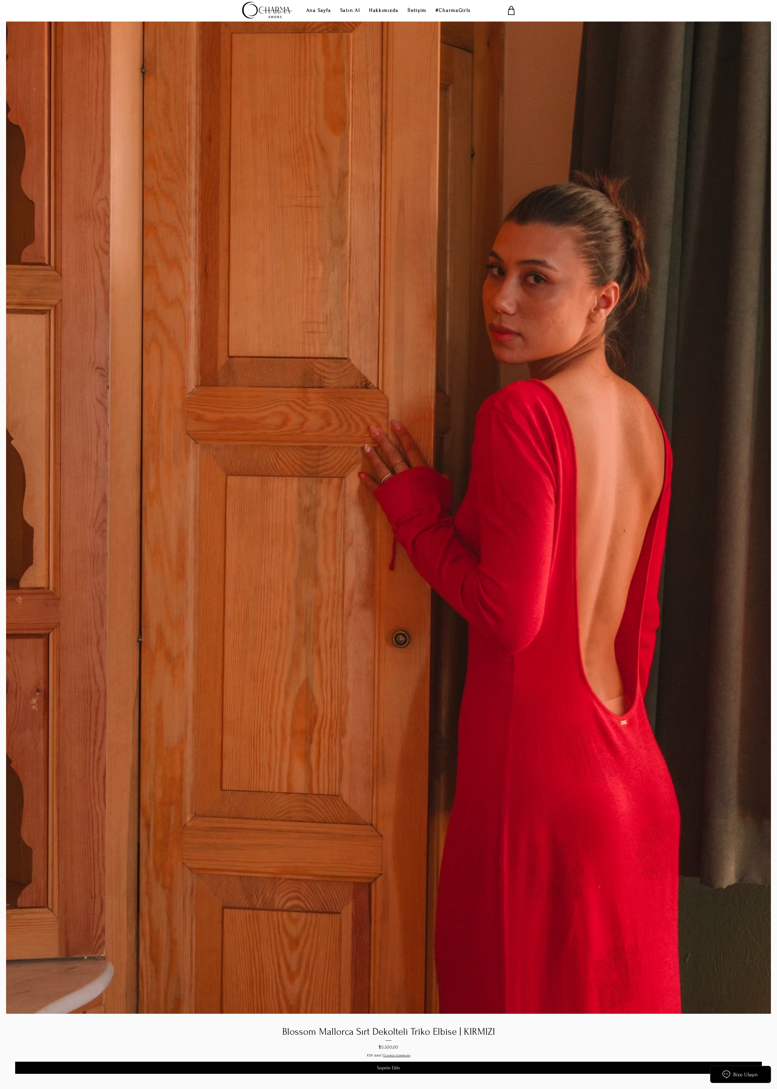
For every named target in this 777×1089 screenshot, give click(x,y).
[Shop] (511, 10)
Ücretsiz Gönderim (396, 1055)
